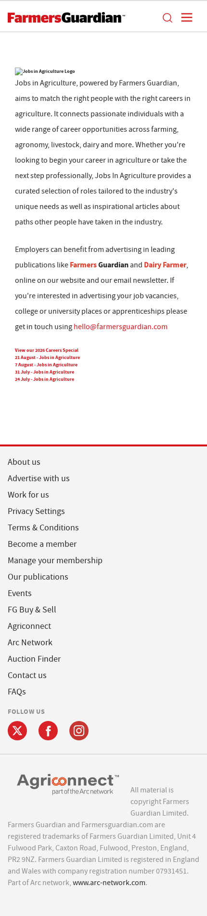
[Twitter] (17, 730)
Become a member (42, 544)
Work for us (28, 494)
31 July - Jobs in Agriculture (44, 372)
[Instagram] (79, 730)
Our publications (38, 577)
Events (20, 593)
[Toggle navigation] (183, 17)
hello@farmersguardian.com (121, 327)
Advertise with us (39, 478)
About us (24, 462)
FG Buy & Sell (32, 609)
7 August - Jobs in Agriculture (46, 364)
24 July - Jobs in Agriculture (44, 379)
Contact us (27, 675)
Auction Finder (34, 659)
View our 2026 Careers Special (46, 350)
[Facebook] (48, 730)
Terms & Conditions (43, 527)
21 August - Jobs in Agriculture (47, 357)
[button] (167, 17)
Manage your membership (55, 560)
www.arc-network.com (109, 883)
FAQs (17, 691)
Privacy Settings (36, 511)
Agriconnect (29, 626)
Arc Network (30, 642)
